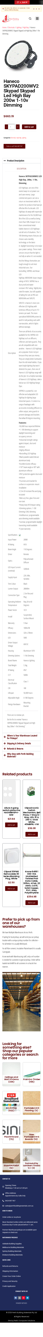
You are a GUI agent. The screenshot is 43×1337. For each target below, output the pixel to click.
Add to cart (29, 126)
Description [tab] (21, 168)
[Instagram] (23, 1297)
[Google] (19, 1297)
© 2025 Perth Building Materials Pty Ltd (21, 1312)
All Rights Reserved (21, 1316)
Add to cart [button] (11, 824)
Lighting (18, 27)
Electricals (11, 27)
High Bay (26, 27)
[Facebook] (15, 1297)
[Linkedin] (27, 1297)
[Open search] (30, 18)
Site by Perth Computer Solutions (21, 1320)
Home (4, 27)
